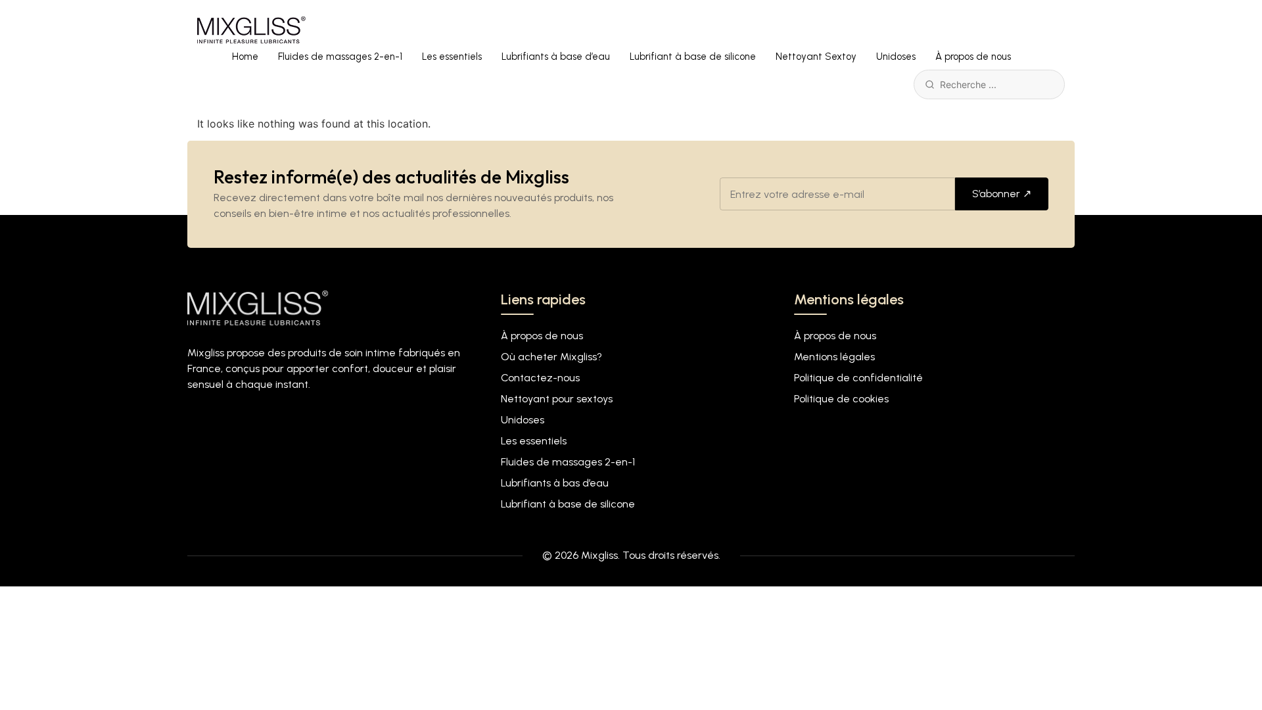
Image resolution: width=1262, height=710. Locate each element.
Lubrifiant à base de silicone (693, 56)
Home (245, 56)
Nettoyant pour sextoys (557, 398)
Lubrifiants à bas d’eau (555, 483)
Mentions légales (834, 356)
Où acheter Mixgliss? (551, 356)
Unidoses (896, 56)
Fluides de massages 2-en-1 (340, 56)
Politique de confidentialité (858, 377)
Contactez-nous (540, 377)
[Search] (930, 84)
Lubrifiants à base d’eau (556, 56)
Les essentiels (452, 56)
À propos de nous (973, 56)
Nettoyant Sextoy (816, 56)
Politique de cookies (841, 398)
